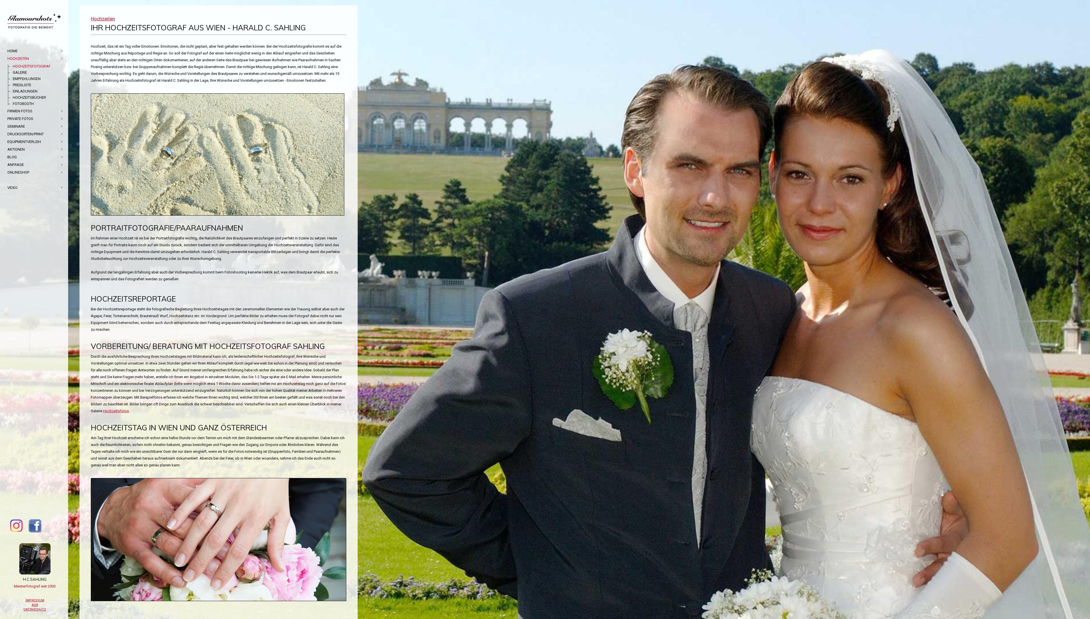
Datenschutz (35, 609)
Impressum (35, 600)
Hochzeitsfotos (116, 411)
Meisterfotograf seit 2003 (35, 582)
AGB (35, 605)
